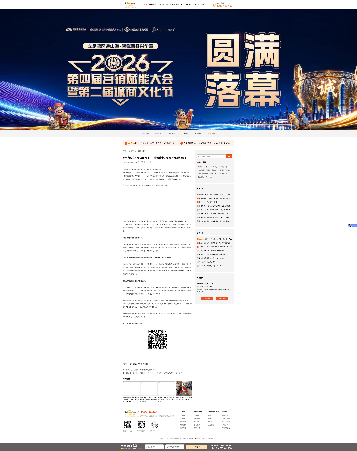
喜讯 (227, 167)
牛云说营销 (226, 422)
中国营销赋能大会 (224, 170)
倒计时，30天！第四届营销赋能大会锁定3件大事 (214, 213)
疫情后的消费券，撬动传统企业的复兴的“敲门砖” (214, 247)
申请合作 (222, 298)
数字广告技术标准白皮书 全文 (208, 202)
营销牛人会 (226, 418)
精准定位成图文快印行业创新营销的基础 (211, 254)
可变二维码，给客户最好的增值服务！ (210, 250)
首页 (145, 4)
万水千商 (209, 177)
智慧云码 (225, 425)
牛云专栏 (201, 177)
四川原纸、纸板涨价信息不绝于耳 (209, 266)
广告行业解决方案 (176, 4)
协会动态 (197, 422)
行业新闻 (197, 425)
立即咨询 (207, 298)
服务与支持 (188, 4)
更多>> (224, 431)
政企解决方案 (153, 4)
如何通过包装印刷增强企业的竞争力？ (210, 258)
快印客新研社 (226, 415)
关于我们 (196, 4)
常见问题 (142, 151)
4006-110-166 (148, 412)
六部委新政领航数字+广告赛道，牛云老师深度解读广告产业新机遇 (220, 217)
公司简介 (183, 415)
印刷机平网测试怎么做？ (206, 262)
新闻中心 (204, 4)
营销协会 (211, 425)
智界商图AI (226, 428)
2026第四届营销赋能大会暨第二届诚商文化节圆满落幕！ (216, 194)
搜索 (229, 156)
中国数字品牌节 (211, 170)
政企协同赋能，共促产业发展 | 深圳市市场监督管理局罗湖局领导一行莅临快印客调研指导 (227, 198)
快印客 (200, 167)
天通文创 (213, 173)
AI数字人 (207, 167)
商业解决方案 (164, 4)
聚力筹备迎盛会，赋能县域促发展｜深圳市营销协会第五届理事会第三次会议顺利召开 (226, 221)
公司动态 (197, 415)
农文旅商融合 (223, 173)
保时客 (221, 167)
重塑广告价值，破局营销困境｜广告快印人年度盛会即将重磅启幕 (219, 210)
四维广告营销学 (203, 173)
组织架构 (183, 425)
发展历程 (183, 422)
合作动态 (197, 418)
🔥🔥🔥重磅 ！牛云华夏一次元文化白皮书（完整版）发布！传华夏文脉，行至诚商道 (162, 143)
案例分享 (197, 428)
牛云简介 (183, 418)
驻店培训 (201, 170)
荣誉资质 (183, 428)
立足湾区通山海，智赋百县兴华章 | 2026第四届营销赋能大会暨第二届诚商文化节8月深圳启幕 (220, 143)
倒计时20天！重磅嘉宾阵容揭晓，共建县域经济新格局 (216, 206)
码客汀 (215, 167)
